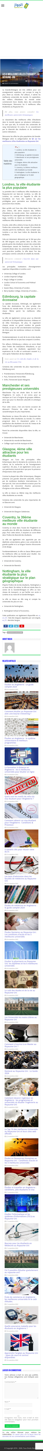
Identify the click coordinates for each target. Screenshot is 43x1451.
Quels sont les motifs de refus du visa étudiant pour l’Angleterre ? (20, 797)
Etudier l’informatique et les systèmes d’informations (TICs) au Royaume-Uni (20, 1216)
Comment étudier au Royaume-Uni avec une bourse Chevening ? (20, 712)
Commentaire (10, 1382)
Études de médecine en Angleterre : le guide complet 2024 (21, 906)
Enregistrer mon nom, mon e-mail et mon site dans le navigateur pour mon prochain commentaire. (21, 1420)
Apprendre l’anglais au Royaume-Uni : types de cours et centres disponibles (21, 1355)
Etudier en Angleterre (33, 81)
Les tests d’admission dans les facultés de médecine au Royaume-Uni (21, 878)
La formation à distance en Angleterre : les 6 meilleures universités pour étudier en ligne (19, 769)
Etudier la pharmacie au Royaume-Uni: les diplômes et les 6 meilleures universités (21, 963)
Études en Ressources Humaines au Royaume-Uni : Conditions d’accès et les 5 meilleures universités (21, 1160)
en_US (4, 618)
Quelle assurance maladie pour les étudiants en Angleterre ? (20, 1327)
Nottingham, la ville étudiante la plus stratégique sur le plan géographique (27, 175)
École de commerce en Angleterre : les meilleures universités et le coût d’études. (21, 1299)
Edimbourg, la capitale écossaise (27, 155)
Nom (7, 1402)
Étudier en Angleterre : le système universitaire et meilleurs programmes (20, 740)
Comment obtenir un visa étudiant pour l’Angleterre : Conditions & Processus (20, 822)
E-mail (8, 1409)
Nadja (5, 81)
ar (39, 615)
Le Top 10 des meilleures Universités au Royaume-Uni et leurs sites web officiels (21, 1131)
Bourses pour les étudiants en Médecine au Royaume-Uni (18, 1244)
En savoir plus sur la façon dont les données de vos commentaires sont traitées (21, 1435)
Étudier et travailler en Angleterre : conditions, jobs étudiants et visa (20, 1188)
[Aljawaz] (21, 5)
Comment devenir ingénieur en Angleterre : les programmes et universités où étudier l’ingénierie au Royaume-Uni (21, 1101)
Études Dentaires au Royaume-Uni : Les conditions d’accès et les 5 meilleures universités (21, 934)
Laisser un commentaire (11, 83)
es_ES (4, 620)
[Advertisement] (21, 31)
